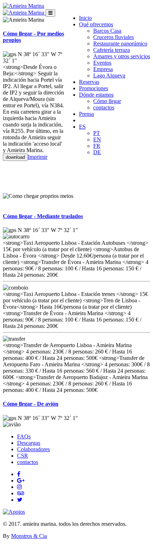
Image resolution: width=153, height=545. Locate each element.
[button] (96, 24)
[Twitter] (19, 500)
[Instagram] (19, 487)
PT (96, 133)
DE (97, 152)
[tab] (76, 216)
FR (96, 146)
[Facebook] (18, 474)
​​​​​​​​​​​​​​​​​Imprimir (37, 157)
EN (97, 139)
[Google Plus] (21, 480)
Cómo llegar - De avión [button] (30, 404)
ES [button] (82, 127)
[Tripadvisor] (21, 493)
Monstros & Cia (29, 536)
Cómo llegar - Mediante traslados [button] (43, 216)
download (15, 157)
